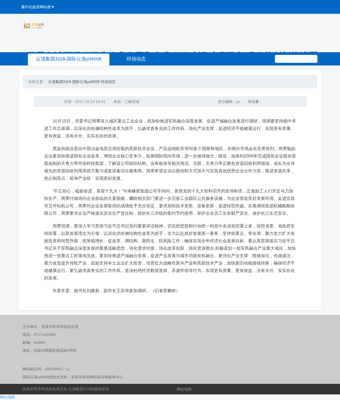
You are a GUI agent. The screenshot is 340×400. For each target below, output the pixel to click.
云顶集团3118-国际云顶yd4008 (68, 58)
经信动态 (136, 58)
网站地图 (184, 389)
